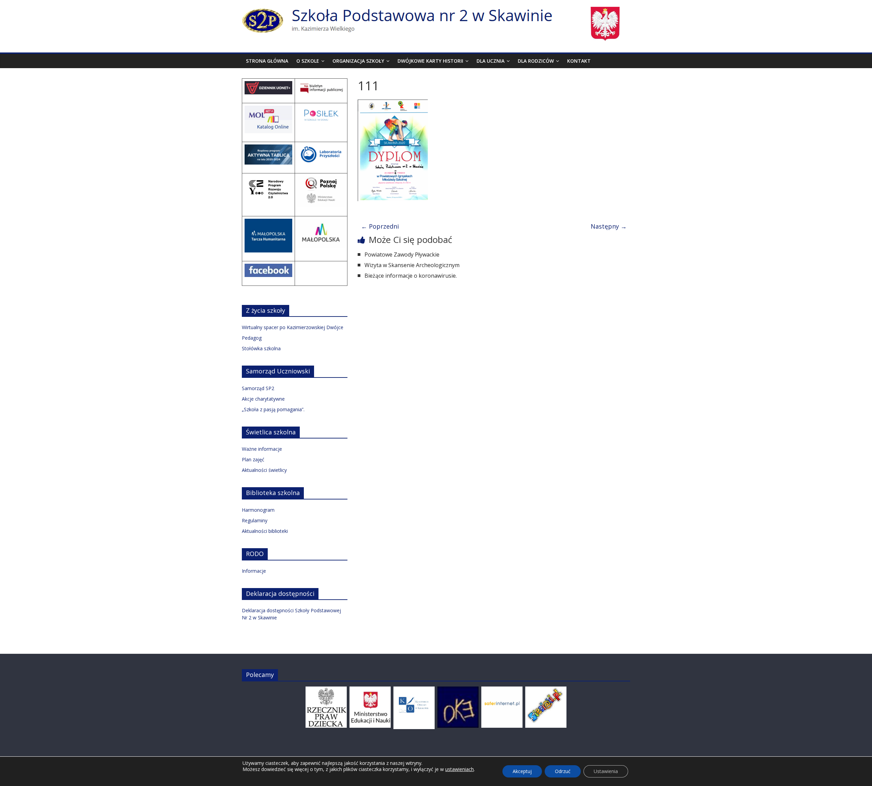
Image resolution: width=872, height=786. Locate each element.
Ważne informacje (262, 449)
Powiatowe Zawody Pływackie (401, 254)
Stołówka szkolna (261, 348)
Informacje (254, 571)
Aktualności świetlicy (264, 470)
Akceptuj (522, 771)
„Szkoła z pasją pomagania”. (273, 409)
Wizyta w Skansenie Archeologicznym (412, 265)
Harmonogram (258, 510)
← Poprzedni (380, 226)
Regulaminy (254, 520)
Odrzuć (563, 771)
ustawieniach (459, 769)
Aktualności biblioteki (265, 531)
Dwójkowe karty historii (430, 61)
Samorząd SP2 (258, 388)
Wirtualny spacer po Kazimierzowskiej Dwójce (292, 327)
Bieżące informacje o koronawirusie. (410, 275)
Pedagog (252, 338)
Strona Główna (267, 61)
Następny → (609, 226)
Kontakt (579, 61)
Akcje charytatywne (263, 399)
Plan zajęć (253, 459)
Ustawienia (606, 771)
